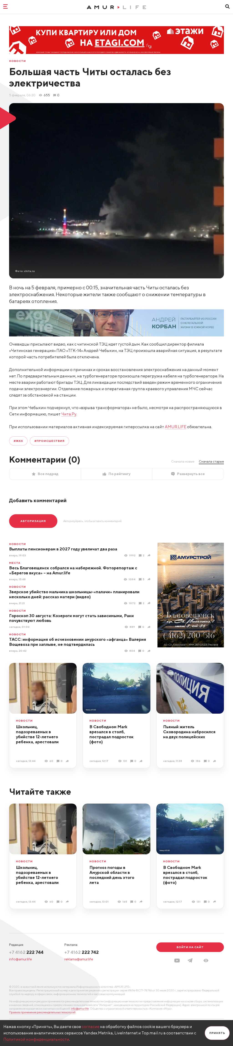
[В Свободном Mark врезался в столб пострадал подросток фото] (142, 761)
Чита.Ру (68, 414)
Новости (17, 61)
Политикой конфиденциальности (36, 1039)
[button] (206, 960)
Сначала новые (182, 461)
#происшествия (49, 441)
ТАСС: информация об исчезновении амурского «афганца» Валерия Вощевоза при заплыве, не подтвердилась (77, 642)
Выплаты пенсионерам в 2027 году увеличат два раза (63, 549)
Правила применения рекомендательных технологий (42, 1012)
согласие (90, 1026)
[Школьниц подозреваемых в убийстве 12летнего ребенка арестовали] (68, 761)
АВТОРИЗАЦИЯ (33, 521)
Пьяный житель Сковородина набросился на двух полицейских (189, 731)
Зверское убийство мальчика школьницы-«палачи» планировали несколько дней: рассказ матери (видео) (74, 594)
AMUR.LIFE (175, 426)
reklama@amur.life (78, 959)
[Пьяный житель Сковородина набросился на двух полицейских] (215, 761)
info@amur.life (20, 959)
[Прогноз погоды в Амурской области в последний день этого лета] (142, 901)
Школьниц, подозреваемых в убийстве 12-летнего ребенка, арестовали (37, 734)
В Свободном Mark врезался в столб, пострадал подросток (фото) (111, 734)
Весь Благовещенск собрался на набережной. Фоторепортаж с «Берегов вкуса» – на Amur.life (73, 570)
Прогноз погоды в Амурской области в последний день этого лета (111, 875)
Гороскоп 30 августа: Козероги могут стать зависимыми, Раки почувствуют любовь (71, 618)
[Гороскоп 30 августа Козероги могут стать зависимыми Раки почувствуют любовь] (150, 627)
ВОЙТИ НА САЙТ (190, 947)
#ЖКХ (18, 441)
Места (14, 563)
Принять (217, 1033)
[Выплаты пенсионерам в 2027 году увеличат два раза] (150, 555)
